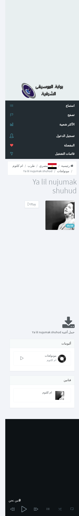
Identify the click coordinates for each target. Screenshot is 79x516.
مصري (43, 166)
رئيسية (65, 166)
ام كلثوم (18, 166)
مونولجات (63, 171)
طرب (31, 166)
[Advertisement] (39, 39)
